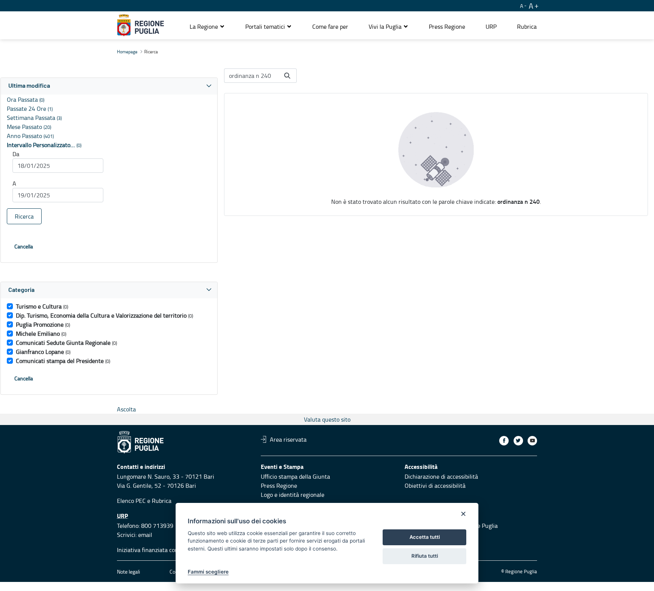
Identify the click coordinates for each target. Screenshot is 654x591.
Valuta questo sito (327, 419)
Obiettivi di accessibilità (435, 485)
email (145, 535)
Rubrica (161, 500)
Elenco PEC (131, 500)
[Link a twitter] (518, 440)
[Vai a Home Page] (140, 25)
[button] (207, 26)
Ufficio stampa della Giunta (295, 476)
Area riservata (288, 439)
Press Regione (279, 485)
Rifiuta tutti (424, 556)
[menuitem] (330, 26)
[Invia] (287, 76)
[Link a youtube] (532, 440)
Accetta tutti (425, 537)
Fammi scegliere (208, 572)
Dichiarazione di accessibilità (441, 476)
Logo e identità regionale (292, 494)
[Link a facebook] (504, 440)
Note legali (128, 571)
